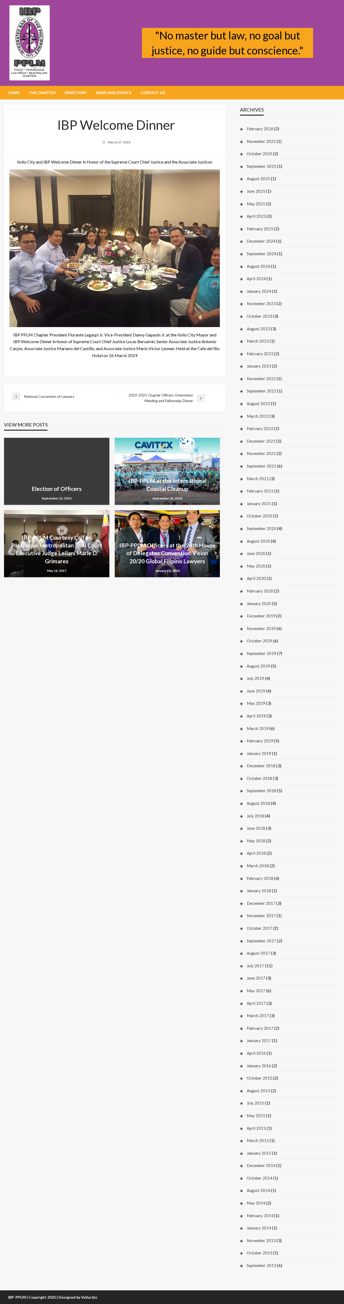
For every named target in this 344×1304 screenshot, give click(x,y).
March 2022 (258, 416)
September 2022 (261, 390)
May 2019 (256, 703)
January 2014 (259, 1227)
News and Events (113, 93)
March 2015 (258, 1140)
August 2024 (258, 266)
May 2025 (256, 203)
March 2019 (258, 728)
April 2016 (256, 1053)
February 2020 (260, 590)
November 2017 (261, 915)
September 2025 (261, 166)
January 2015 (259, 1153)
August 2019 (258, 666)
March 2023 (258, 341)
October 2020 (259, 515)
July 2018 (255, 815)
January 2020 (259, 603)
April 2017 (256, 1003)
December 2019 (261, 615)
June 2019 (256, 690)
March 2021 (258, 478)
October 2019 (259, 640)
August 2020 (258, 541)
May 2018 (256, 840)
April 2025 (256, 216)
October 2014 (259, 1178)
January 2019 (259, 753)
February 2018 (260, 878)
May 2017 (256, 990)
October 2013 (259, 1252)
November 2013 (261, 1240)
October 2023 (259, 316)
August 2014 (258, 1190)
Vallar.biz (89, 1297)
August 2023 (258, 328)
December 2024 (261, 241)
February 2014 (260, 1215)
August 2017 (258, 953)
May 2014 (256, 1203)
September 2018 (261, 790)
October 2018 (259, 778)
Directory (76, 93)
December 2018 (261, 765)
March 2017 (258, 1015)
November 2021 (261, 453)
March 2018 (258, 865)
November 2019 (261, 628)
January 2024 (259, 291)
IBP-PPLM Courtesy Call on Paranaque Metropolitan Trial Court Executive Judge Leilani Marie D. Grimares (56, 549)
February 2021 (260, 490)
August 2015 (258, 1090)
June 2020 (256, 553)
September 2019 (261, 653)
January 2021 (259, 503)
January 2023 (259, 366)
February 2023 (260, 353)
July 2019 (255, 678)
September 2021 (261, 466)
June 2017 (256, 978)
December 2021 (261, 441)
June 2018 (256, 828)
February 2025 (260, 228)
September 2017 (261, 940)
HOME (14, 93)
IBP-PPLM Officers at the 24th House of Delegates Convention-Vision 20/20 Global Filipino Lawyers (167, 553)
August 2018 (258, 803)
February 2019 (260, 740)
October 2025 (259, 153)
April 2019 (256, 715)
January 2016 (259, 1065)
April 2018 (256, 853)
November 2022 (261, 378)
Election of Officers (57, 488)
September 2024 (261, 253)
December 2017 (261, 903)
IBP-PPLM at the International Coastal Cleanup (167, 484)
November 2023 (261, 303)
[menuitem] (14, 92)
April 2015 (256, 1128)
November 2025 (261, 141)
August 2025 (258, 178)
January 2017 (259, 1040)
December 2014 (261, 1165)
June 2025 (256, 191)
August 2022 (258, 403)
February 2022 (260, 428)
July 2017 (255, 965)
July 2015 (255, 1103)
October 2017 (259, 928)
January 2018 (259, 890)
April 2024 (256, 278)
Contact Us (153, 93)
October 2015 (259, 1078)
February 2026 (260, 128)
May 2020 (256, 566)
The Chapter (42, 93)
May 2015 (256, 1115)
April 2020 (256, 578)
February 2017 (260, 1028)
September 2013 (261, 1265)
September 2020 (261, 528)
